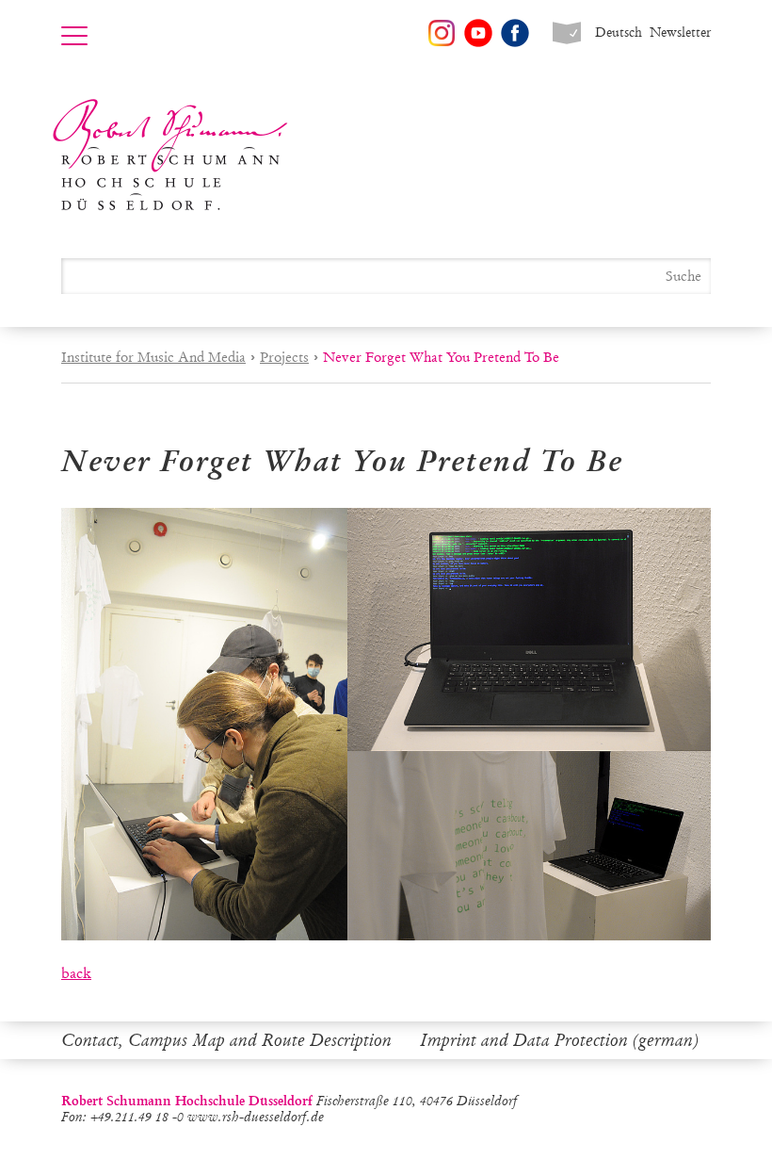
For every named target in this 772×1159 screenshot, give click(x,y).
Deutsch (618, 32)
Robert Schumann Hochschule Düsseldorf (170, 155)
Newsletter (680, 32)
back (76, 973)
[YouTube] (478, 33)
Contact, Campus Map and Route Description (226, 1040)
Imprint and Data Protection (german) (559, 1040)
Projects (284, 357)
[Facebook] (515, 33)
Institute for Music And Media (153, 357)
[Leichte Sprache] (567, 33)
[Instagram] (441, 33)
